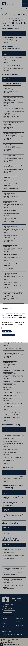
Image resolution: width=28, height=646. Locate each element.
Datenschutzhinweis (7, 327)
